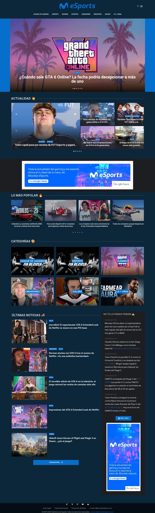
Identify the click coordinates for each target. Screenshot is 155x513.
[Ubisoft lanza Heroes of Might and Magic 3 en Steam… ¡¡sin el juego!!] (29, 445)
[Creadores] (32, 291)
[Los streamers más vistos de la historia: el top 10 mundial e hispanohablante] (94, 210)
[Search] (138, 6)
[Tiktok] (67, 504)
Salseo (107, 14)
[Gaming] (122, 261)
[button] (14, 55)
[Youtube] (83, 504)
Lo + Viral (118, 14)
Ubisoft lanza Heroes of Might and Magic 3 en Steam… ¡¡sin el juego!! (72, 439)
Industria (98, 14)
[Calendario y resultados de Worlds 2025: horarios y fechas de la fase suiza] (27, 210)
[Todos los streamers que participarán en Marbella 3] (128, 210)
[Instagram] (77, 504)
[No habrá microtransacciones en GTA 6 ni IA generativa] (98, 137)
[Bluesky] (88, 504)
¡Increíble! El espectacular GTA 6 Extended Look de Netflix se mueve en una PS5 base (73, 326)
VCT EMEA (110, 363)
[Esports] (77, 261)
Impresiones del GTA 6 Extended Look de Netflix (74, 409)
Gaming (65, 14)
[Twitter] (72, 504)
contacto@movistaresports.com (101, 508)
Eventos (74, 14)
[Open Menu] (141, 6)
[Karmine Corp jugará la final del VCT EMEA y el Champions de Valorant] (132, 114)
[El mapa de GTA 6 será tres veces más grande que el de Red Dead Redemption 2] (132, 137)
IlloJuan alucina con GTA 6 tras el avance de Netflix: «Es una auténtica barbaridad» (71, 354)
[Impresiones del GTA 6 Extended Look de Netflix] (29, 416)
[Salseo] (77, 291)
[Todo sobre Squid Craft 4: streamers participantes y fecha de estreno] (60, 210)
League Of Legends (41, 14)
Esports (55, 14)
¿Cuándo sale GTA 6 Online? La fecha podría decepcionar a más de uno (77, 79)
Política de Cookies (61, 508)
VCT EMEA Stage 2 (113, 407)
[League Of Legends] (32, 261)
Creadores (86, 14)
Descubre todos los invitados (126, 348)
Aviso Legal (47, 508)
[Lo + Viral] (122, 291)
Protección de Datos (79, 508)
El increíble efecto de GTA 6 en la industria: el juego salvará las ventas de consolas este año (72, 383)
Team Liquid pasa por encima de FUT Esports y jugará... (46, 144)
